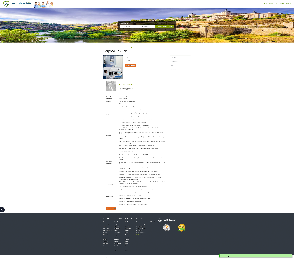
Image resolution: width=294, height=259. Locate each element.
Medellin (116, 250)
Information (106, 234)
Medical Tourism (107, 47)
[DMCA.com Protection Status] (181, 227)
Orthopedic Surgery (142, 232)
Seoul (126, 232)
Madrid (116, 245)
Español (282, 3)
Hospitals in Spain (129, 47)
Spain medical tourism (118, 47)
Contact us (105, 248)
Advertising (106, 224)
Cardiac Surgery (141, 224)
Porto (126, 245)
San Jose (127, 230)
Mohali (126, 241)
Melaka (126, 221)
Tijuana (127, 237)
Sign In (289, 3)
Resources (105, 237)
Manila (116, 248)
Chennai (116, 230)
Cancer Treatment (141, 221)
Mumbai (127, 224)
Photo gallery (174, 61)
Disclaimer (105, 243)
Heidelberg (127, 239)
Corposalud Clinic (139, 47)
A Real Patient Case (107, 230)
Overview (173, 57)
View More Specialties (141, 234)
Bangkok (116, 224)
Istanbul (116, 237)
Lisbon (126, 248)
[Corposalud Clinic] (113, 67)
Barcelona (116, 226)
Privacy (105, 239)
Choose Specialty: (124, 23)
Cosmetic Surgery (142, 226)
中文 (277, 3)
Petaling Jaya (128, 228)
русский (271, 3)
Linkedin (153, 221)
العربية (265, 3)
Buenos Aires (117, 228)
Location (173, 73)
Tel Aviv (127, 234)
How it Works (106, 228)
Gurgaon (116, 234)
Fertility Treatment (142, 228)
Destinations (106, 232)
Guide (104, 226)
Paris (126, 250)
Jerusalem (116, 239)
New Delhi (127, 226)
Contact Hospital (130, 65)
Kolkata (116, 241)
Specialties (173, 69)
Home (104, 221)
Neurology (140, 230)
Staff (172, 65)
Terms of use (106, 241)
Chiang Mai (117, 232)
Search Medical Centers (165, 26)
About (104, 245)
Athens (126, 243)
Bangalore (116, 221)
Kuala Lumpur (117, 243)
